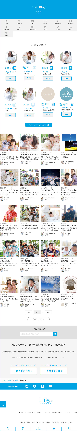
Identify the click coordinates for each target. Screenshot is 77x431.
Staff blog (6, 29)
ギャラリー (47, 412)
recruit (38, 422)
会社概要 (22, 422)
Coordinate (32, 29)
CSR (70, 29)
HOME (21, 412)
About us (19, 23)
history (28, 422)
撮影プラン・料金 (56, 412)
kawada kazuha (9, 162)
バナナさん (28, 161)
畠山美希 (7, 198)
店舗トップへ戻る (38, 319)
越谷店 (6, 164)
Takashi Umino (69, 161)
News (45, 23)
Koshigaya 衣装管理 (70, 304)
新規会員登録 (53, 371)
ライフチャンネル (29, 412)
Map (45, 29)
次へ (48, 312)
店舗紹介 (39, 412)
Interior (19, 29)
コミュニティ (67, 412)
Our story (70, 23)
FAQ (6, 35)
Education (58, 29)
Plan (32, 23)
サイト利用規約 (46, 422)
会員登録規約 (55, 422)
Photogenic (57, 23)
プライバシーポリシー (66, 422)
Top (6, 23)
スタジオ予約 (23, 371)
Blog (10, 78)
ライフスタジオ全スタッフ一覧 (38, 125)
